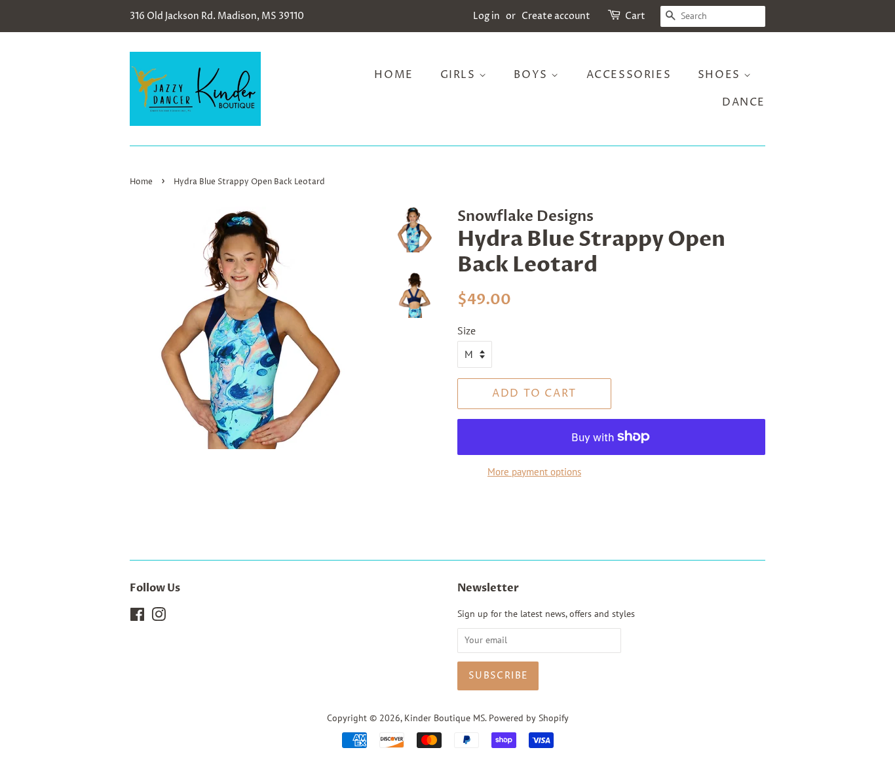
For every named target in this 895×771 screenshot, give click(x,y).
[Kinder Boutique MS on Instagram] (158, 617)
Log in (486, 16)
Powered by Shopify (529, 718)
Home (393, 75)
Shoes (721, 75)
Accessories (629, 75)
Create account (556, 16)
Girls (460, 75)
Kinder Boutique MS (444, 718)
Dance (743, 102)
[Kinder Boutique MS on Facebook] (137, 617)
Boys (532, 75)
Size (466, 330)
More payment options (534, 471)
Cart (635, 16)
